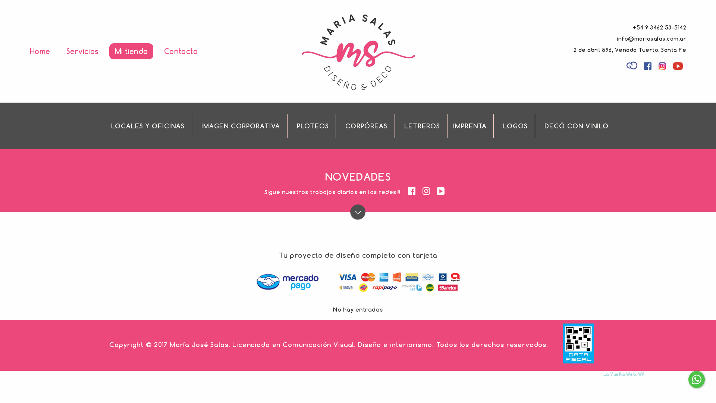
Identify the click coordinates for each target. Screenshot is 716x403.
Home (40, 51)
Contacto (181, 51)
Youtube (679, 67)
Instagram (663, 67)
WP (641, 374)
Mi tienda (131, 51)
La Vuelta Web (619, 374)
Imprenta (470, 126)
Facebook (648, 67)
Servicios (82, 51)
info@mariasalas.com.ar (651, 38)
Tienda (632, 64)
